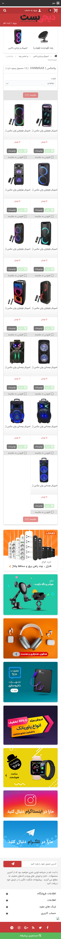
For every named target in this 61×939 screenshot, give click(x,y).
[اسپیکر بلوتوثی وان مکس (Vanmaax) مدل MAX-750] (44, 174)
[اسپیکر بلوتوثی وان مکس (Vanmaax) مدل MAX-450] (17, 233)
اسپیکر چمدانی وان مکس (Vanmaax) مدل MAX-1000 (44, 485)
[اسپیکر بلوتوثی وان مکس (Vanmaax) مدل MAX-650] (17, 292)
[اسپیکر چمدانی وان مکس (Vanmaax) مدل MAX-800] (17, 411)
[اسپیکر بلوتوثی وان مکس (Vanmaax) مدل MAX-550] (44, 292)
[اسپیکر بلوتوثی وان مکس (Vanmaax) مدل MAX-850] (17, 115)
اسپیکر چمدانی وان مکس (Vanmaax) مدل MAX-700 (44, 367)
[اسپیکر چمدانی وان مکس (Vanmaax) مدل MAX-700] (44, 351)
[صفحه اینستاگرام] (30, 803)
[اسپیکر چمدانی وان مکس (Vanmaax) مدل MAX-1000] (44, 470)
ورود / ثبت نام (9, 23)
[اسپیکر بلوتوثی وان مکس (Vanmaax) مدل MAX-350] (44, 233)
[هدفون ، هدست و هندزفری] (30, 638)
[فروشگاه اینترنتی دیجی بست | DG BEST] (38, 23)
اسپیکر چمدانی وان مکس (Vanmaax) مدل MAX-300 (44, 426)
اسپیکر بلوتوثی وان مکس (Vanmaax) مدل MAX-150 (44, 130)
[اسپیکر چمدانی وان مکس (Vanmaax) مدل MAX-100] (17, 351)
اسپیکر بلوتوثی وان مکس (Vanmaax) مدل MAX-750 (44, 189)
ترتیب (53, 78)
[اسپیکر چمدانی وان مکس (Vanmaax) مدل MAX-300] (44, 411)
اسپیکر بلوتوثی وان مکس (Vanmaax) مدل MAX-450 (17, 249)
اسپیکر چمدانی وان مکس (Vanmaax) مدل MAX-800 (17, 426)
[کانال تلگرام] (30, 834)
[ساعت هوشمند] (30, 767)
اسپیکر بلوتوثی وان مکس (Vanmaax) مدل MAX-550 (44, 308)
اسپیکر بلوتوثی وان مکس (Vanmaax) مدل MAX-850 (17, 130)
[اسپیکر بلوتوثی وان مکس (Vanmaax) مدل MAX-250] (17, 174)
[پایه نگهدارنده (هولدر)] (30, 594)
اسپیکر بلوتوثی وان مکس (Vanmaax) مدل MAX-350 (44, 249)
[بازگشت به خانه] (55, 56)
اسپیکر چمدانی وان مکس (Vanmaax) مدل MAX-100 (17, 367)
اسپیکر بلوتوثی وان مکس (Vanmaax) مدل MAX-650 (17, 308)
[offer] (30, 725)
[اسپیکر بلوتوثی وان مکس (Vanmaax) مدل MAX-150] (44, 115)
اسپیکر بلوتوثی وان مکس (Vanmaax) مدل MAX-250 (17, 189)
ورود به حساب (30, 10)
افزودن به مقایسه (42, 157)
